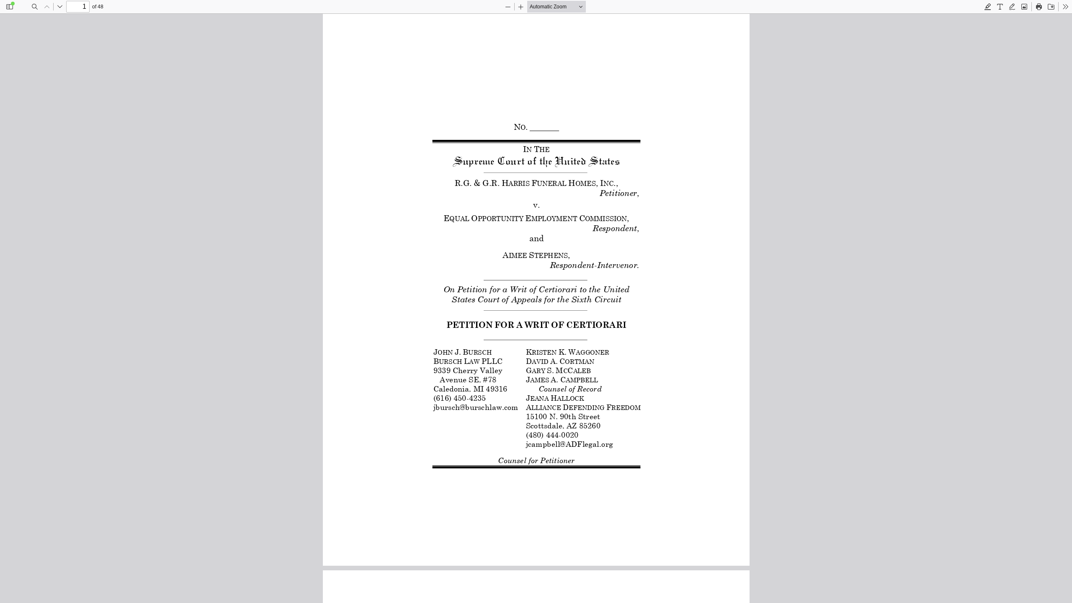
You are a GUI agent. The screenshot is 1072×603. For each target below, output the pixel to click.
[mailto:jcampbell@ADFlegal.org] (568, 444)
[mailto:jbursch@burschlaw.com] (475, 407)
